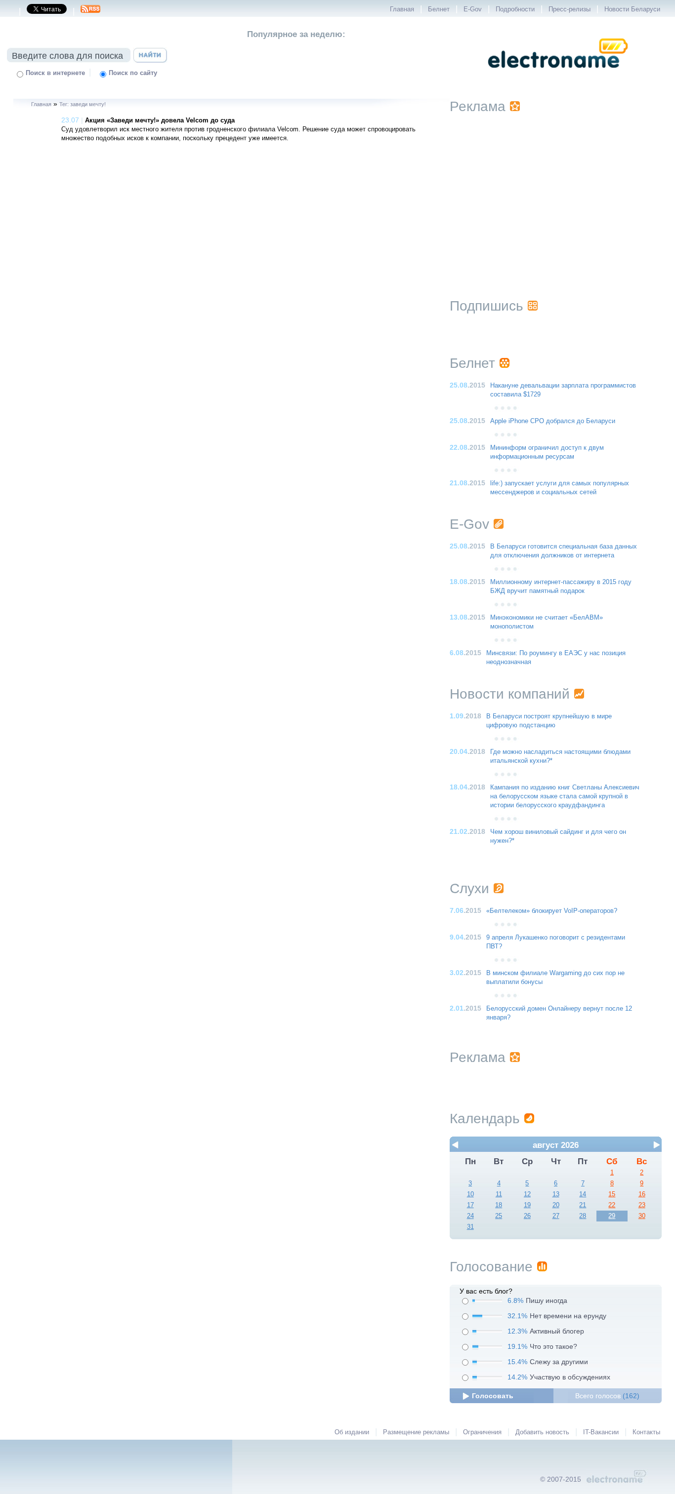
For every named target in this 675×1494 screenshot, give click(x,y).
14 (582, 1194)
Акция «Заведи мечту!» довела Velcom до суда (160, 120)
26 (527, 1216)
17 (470, 1205)
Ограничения (482, 1432)
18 (498, 1205)
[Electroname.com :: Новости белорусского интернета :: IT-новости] (558, 75)
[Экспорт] (90, 11)
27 (555, 1216)
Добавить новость (542, 1432)
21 (582, 1205)
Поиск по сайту (133, 73)
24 (470, 1216)
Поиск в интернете (55, 73)
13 (555, 1194)
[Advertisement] (556, 193)
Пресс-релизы (569, 9)
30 (641, 1216)
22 (611, 1205)
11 (499, 1194)
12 (527, 1194)
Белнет (439, 9)
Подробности (515, 9)
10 (470, 1194)
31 (470, 1226)
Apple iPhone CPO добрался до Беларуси (552, 421)
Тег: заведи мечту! (82, 104)
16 (641, 1194)
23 (641, 1205)
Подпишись (486, 306)
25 (498, 1216)
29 (611, 1216)
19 (527, 1205)
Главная (402, 9)
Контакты (646, 1432)
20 (555, 1205)
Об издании (352, 1432)
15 (611, 1194)
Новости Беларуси (632, 9)
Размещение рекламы (416, 1432)
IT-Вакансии (601, 1432)
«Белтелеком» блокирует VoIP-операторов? (551, 910)
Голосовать (492, 1396)
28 (582, 1216)
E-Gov (473, 9)
